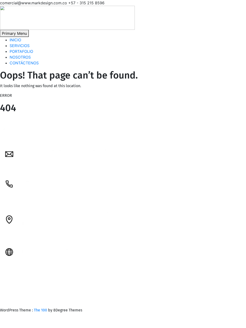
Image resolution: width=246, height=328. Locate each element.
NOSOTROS (20, 57)
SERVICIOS (20, 45)
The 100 (41, 310)
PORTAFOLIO (21, 51)
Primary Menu (14, 33)
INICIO (15, 39)
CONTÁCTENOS (24, 63)
